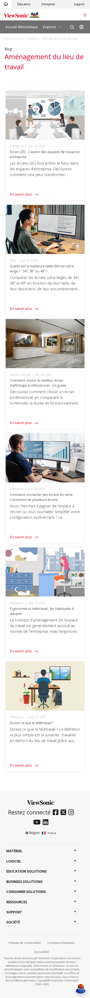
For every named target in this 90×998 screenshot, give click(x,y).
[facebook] (56, 812)
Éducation (24, 4)
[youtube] (38, 822)
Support (79, 4)
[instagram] (72, 812)
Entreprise (48, 4)
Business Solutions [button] (24, 881)
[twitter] (64, 812)
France (52, 833)
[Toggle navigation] (85, 14)
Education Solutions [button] (26, 871)
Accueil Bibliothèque (21, 27)
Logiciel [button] (13, 861)
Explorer (49, 27)
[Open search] (72, 26)
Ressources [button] (16, 902)
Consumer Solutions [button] (26, 891)
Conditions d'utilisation (61, 943)
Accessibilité (41, 952)
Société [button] (13, 922)
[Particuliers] (6, 4)
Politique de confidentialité (24, 943)
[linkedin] (46, 822)
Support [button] (14, 912)
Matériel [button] (14, 851)
